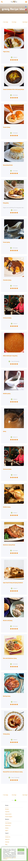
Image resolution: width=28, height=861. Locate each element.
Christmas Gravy (7, 318)
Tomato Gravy (6, 127)
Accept (20, 849)
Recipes (7, 809)
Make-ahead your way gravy (10, 355)
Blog (6, 844)
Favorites (7, 811)
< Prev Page (5, 22)
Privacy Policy (8, 857)
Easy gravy (5, 203)
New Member (8, 823)
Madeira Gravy (6, 507)
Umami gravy (6, 242)
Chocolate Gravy (7, 280)
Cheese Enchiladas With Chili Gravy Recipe (13, 89)
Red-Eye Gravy (6, 696)
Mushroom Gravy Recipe (9, 545)
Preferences (8, 825)
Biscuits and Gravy (7, 620)
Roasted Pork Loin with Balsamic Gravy (12, 772)
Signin (6, 830)
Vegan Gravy (6, 51)
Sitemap (7, 842)
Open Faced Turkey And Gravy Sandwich (13, 582)
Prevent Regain (8, 816)
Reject (21, 853)
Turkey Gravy (6, 734)
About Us (7, 839)
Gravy (4, 431)
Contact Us (7, 837)
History (6, 828)
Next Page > (25, 22)
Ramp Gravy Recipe (8, 165)
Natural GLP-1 (8, 814)
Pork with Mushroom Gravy (10, 658)
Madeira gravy (6, 393)
